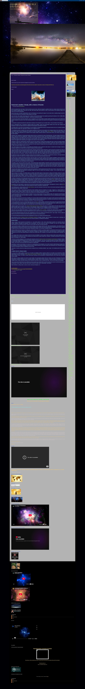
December (69, 110)
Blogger (47, 676)
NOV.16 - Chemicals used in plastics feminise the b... (70, 251)
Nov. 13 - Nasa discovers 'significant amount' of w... (70, 282)
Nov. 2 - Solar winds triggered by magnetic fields (70, 369)
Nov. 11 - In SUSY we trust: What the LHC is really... (71, 310)
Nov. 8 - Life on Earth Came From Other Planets (71, 325)
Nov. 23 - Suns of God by (70, 168)
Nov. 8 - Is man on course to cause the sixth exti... (70, 333)
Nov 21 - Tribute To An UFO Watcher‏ (70, 193)
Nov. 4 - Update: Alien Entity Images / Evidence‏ (70, 353)
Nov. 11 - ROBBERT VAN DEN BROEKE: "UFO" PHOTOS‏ (70, 313)
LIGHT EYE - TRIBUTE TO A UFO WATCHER (23, 5)
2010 (68, 108)
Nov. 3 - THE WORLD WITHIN (70, 361)
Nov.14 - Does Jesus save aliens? (71, 267)
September (69, 378)
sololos (42, 676)
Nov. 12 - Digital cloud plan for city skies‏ (70, 301)
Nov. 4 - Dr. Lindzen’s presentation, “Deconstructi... (70, 349)
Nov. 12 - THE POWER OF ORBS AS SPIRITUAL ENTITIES (70, 293)
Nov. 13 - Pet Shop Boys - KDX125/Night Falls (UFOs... (70, 279)
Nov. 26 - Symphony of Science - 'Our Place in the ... (70, 142)
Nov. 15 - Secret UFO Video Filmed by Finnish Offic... (71, 263)
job (37, 201)
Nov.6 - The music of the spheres (71, 347)
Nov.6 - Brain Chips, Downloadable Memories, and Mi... (70, 339)
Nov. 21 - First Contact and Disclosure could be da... (70, 190)
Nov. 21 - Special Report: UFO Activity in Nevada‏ (71, 186)
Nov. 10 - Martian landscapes (70, 315)
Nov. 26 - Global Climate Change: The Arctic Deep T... (70, 154)
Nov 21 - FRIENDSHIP (70, 195)
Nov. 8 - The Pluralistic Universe (69, 330)
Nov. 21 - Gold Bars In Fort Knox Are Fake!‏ (70, 203)
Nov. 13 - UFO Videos (70, 277)
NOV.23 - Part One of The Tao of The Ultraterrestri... (70, 181)
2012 (68, 106)
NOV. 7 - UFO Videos (70, 336)
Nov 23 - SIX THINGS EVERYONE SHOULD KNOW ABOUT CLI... (70, 177)
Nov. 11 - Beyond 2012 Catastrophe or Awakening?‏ (70, 305)
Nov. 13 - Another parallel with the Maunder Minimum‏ (71, 288)
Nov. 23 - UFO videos (70, 167)
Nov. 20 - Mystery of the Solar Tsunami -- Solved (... (71, 222)
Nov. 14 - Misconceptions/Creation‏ (71, 275)
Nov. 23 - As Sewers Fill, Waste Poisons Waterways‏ (70, 171)
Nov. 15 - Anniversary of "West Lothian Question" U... (70, 260)
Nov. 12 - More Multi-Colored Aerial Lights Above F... (71, 296)
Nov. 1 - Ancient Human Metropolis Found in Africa (71, 373)
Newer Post (13, 295)
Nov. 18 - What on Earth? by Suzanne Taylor (70, 235)
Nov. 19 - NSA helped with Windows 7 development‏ (70, 229)
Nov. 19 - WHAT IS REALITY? (70, 231)
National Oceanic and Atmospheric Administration (48, 239)
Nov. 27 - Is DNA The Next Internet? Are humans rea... (71, 132)
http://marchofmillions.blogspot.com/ (42, 664)
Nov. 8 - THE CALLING (70, 334)
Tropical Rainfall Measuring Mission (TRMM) (34, 205)
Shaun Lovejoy (50, 131)
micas (13, 618)
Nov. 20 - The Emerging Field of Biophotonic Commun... (70, 208)
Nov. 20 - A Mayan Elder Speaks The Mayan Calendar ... (70, 211)
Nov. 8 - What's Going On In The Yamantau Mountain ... (70, 327)
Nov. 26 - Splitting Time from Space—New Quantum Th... (70, 146)
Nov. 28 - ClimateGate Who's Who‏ (70, 119)
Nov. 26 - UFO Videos (70, 151)
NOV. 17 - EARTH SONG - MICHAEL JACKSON (71, 238)
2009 (68, 109)
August (69, 379)
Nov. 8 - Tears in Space (70, 322)
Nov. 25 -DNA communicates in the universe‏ (70, 157)
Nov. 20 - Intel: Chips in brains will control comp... (71, 214)
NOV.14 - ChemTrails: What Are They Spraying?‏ (70, 272)
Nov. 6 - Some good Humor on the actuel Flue (70, 342)
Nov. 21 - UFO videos (70, 188)
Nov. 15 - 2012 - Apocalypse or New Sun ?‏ (70, 258)
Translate (17, 486)
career (53, 179)
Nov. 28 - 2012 (70, 127)
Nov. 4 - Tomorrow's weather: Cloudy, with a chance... (70, 358)
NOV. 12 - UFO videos (70, 290)
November (69, 111)
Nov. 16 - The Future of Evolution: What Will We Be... (71, 244)
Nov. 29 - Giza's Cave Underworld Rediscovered (70, 113)
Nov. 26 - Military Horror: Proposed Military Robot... (70, 150)
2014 (68, 104)
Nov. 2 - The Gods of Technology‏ (71, 366)
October (69, 377)
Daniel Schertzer (31, 187)
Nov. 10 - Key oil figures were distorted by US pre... (70, 317)
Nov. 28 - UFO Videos (70, 117)
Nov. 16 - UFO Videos (70, 241)
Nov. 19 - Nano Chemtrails (70, 233)
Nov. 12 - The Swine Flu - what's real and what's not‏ (70, 299)
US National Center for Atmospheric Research (28, 217)
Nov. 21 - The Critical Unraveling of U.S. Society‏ (71, 201)
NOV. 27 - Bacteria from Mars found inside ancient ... (70, 139)
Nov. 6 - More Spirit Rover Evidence (70, 343)
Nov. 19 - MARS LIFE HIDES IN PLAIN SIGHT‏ (70, 224)
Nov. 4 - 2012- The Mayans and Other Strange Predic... (71, 356)
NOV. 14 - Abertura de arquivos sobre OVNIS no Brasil (70, 266)
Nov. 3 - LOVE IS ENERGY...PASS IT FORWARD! (70, 363)
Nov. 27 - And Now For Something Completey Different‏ (70, 129)
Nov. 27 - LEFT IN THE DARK (70, 134)
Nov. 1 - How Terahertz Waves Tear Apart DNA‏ (70, 375)
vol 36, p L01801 (43, 209)
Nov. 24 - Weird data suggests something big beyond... (70, 164)
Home (38, 295)
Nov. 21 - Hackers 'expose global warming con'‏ (70, 206)
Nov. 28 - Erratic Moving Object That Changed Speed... (70, 123)
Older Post (63, 295)
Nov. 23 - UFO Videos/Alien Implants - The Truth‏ (70, 174)
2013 (68, 105)
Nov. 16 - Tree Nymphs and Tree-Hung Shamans (71, 254)
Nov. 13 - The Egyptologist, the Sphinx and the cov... (70, 285)
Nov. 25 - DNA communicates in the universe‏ (70, 159)
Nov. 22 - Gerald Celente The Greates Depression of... (70, 183)
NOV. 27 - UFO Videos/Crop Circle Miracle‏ (71, 137)
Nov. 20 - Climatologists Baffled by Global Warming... (70, 217)
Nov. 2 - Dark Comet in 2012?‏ (70, 370)
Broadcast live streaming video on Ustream (16, 345)
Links (12, 301)
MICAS (13, 615)
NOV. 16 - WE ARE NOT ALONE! (70, 240)
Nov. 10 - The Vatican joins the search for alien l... (71, 321)
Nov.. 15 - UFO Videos (70, 255)
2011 (68, 107)
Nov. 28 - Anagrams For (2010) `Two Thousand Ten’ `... (71, 126)
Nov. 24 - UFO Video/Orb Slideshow (70, 162)
